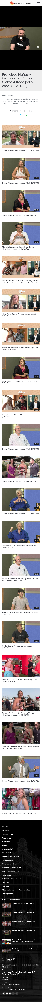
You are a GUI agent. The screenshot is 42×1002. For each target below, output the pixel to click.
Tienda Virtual (7, 853)
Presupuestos (7, 860)
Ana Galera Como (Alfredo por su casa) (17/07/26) (19, 382)
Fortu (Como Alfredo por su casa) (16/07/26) (17, 647)
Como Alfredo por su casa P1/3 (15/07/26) (20, 813)
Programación (7, 834)
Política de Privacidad (10, 871)
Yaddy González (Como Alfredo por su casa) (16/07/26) (19, 546)
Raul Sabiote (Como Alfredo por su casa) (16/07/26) (20, 613)
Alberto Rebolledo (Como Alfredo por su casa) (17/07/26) (20, 349)
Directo (5, 827)
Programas (6, 838)
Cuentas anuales (9, 864)
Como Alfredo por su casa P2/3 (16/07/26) (20, 481)
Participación (7, 894)
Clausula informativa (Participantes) (16, 890)
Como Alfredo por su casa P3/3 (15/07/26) (20, 781)
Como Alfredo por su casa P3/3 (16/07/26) (20, 514)
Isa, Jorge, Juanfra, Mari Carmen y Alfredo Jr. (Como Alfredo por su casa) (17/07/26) (20, 281)
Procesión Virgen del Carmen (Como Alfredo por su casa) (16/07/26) (18, 714)
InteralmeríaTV (8, 849)
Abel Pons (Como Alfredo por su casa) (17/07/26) (19, 315)
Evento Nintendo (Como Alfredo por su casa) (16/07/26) (19, 681)
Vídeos (5, 845)
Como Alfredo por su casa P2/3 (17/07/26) (20, 215)
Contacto (6, 882)
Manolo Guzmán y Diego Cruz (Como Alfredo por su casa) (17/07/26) (18, 248)
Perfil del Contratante (10, 856)
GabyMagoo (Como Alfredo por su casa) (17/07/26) (20, 416)
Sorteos (5, 886)
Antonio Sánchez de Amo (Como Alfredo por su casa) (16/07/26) (20, 580)
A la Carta (6, 842)
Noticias (5, 830)
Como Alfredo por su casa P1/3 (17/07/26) (20, 151)
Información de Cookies (11, 868)
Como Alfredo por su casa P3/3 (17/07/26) (20, 183)
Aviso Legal (6, 875)
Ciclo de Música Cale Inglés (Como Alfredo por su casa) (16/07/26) (20, 748)
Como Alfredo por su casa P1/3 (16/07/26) (20, 449)
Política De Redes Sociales (12, 879)
